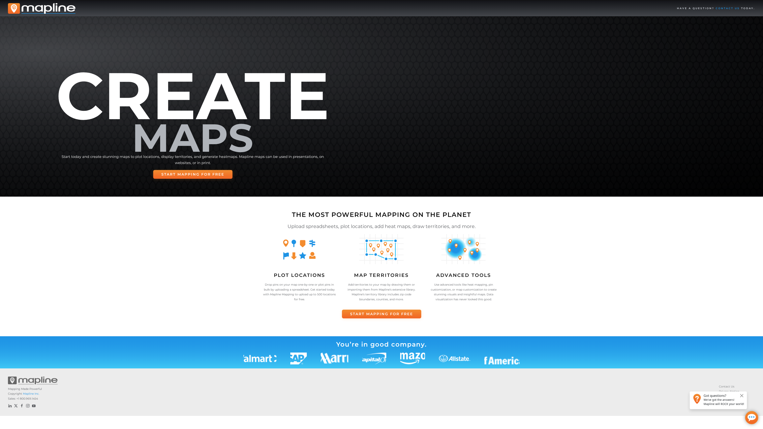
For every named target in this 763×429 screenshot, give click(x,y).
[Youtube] (34, 406)
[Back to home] (42, 8)
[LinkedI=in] (10, 406)
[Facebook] (22, 406)
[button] (716, 8)
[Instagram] (28, 406)
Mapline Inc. (31, 393)
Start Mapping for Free (192, 174)
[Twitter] (16, 406)
